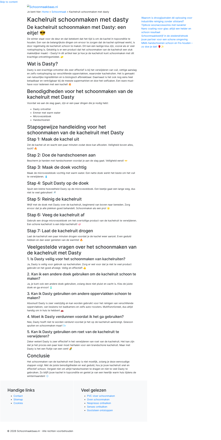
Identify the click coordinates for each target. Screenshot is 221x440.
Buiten (139, 6)
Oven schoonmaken (98, 399)
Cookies (18, 403)
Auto (158, 6)
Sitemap (18, 399)
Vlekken (181, 6)
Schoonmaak (59, 11)
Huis (148, 6)
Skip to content (9, 1)
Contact (18, 395)
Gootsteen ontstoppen (100, 410)
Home (130, 6)
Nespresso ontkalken (99, 403)
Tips (190, 6)
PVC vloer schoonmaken (101, 395)
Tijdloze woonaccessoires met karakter (163, 24)
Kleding (167, 6)
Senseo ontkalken (97, 406)
